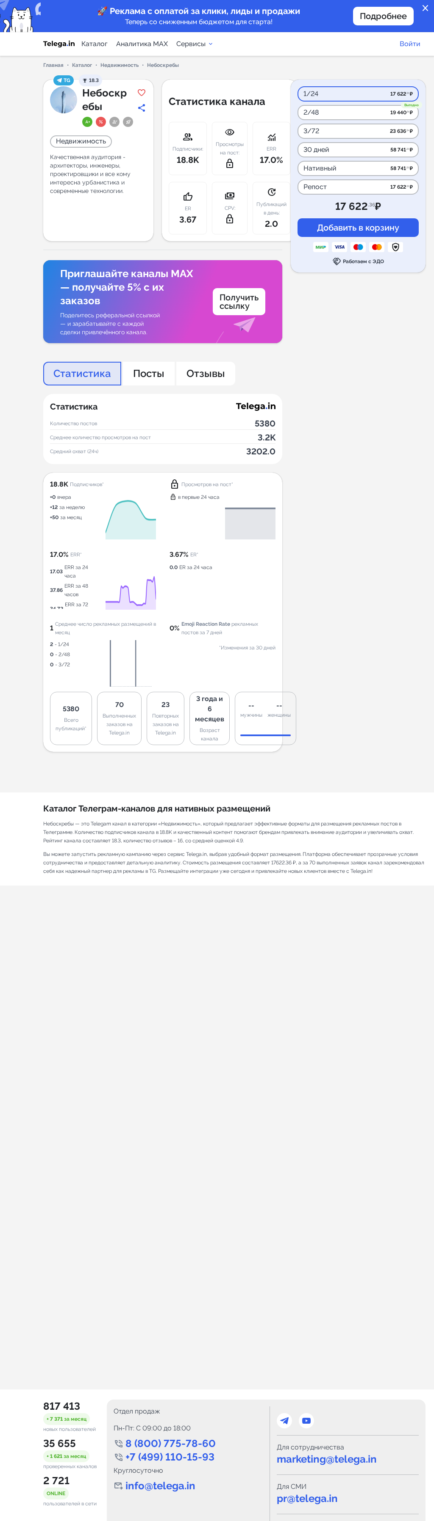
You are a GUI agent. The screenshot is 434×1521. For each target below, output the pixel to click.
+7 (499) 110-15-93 (169, 1457)
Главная (53, 65)
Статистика (82, 373)
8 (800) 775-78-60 (170, 1443)
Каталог (94, 44)
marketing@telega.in (327, 1459)
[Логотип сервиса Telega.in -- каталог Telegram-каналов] (59, 44)
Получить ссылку (239, 301)
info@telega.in (160, 1486)
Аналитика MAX (142, 44)
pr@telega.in (307, 1498)
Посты (148, 373)
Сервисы (191, 44)
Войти (410, 44)
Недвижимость (119, 65)
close (425, 8)
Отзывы (205, 373)
